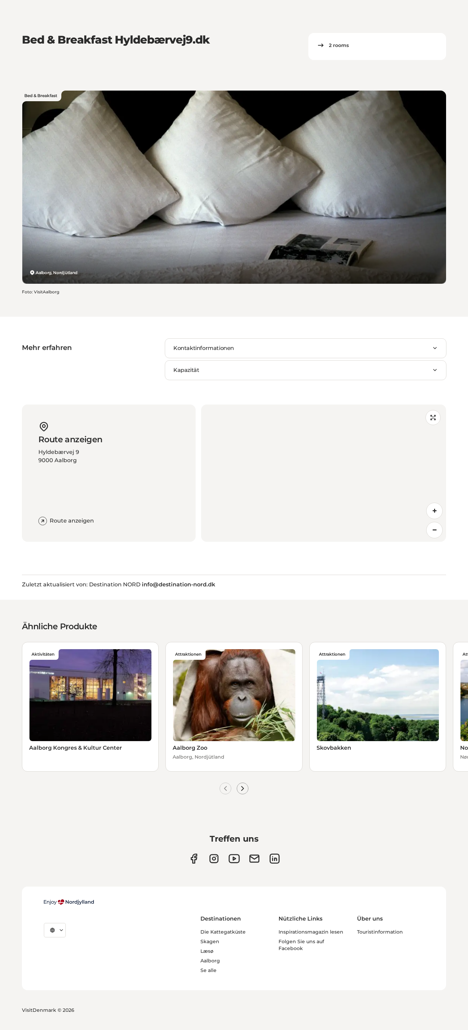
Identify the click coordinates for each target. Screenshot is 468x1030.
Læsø (206, 951)
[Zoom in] (434, 511)
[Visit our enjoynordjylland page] (194, 859)
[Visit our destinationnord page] (275, 859)
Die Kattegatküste (223, 932)
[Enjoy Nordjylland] (69, 902)
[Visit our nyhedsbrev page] (254, 859)
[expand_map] (433, 417)
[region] (323, 473)
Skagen (209, 941)
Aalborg (210, 961)
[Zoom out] (434, 530)
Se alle (208, 970)
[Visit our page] (214, 859)
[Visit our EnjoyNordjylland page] (234, 859)
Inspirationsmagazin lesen (311, 932)
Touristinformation (380, 932)
